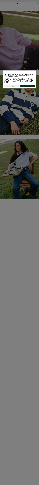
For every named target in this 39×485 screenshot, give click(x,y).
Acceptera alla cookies (27, 86)
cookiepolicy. (6, 82)
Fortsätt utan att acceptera (30, 71)
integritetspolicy (29, 81)
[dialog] (19, 79)
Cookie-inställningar (12, 86)
